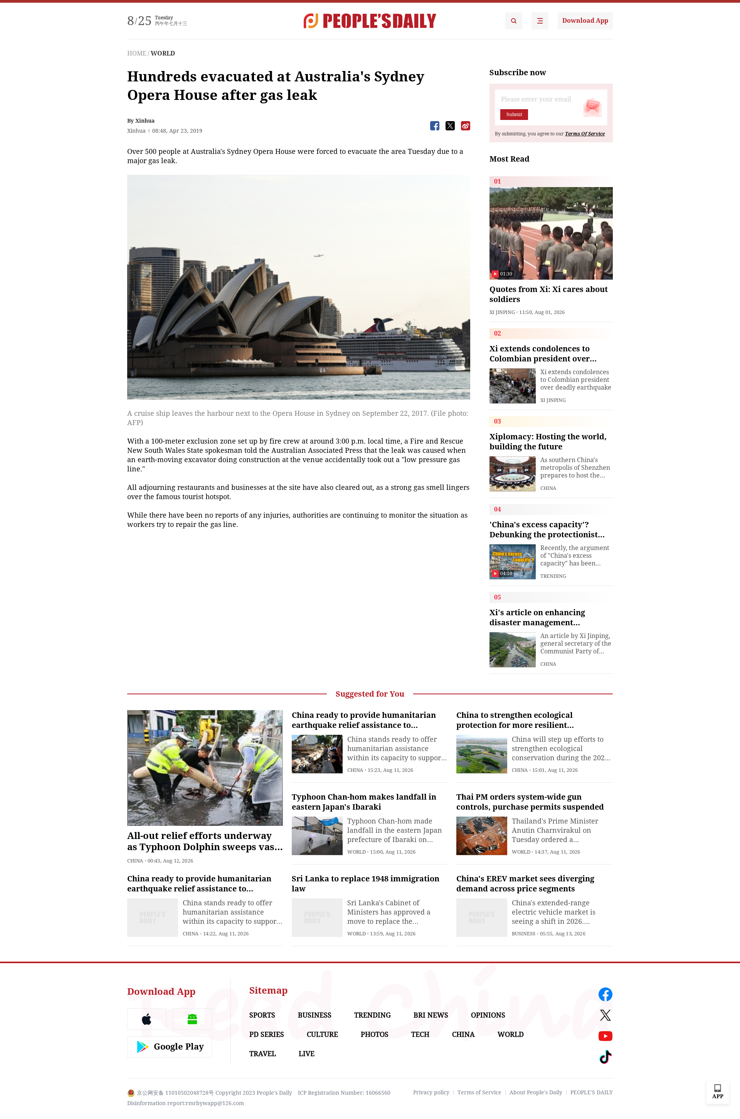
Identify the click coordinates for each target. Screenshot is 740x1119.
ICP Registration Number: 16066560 (344, 1093)
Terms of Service (479, 1092)
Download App (585, 20)
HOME (136, 53)
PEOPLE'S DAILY (591, 1092)
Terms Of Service (585, 134)
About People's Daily (536, 1092)
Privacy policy (431, 1092)
